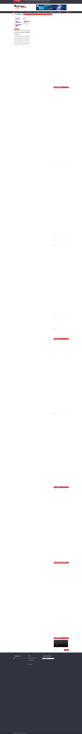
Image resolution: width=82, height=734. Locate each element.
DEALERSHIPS (45, 12)
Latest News (18, 2)
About (15, 2)
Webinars (33, 2)
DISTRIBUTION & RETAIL (52, 12)
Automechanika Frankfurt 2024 (45, 2)
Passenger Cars (17, 29)
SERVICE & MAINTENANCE (37, 12)
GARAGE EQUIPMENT (29, 12)
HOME (17, 12)
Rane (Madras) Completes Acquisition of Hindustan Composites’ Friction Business (36, 0)
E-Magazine (23, 2)
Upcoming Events (28, 2)
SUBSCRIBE (59, 12)
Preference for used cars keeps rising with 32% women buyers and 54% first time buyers (22, 32)
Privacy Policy (30, 664)
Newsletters (37, 2)
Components (21, 12)
